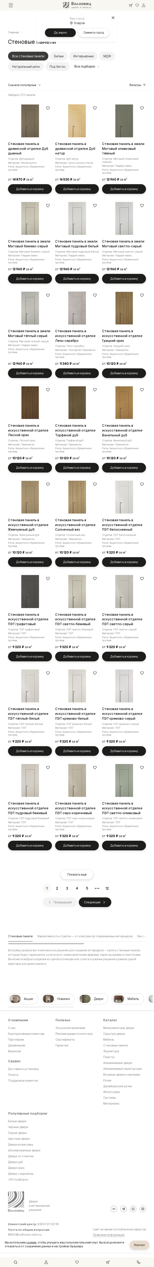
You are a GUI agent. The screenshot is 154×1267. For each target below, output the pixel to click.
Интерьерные (83, 56)
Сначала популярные (22, 85)
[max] (133, 1209)
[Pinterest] (143, 1209)
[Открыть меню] (11, 5)
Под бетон (57, 67)
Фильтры (135, 85)
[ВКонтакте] (114, 1209)
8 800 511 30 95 (48, 1224)
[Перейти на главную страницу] (77, 5)
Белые (59, 56)
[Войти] (143, 5)
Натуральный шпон (26, 67)
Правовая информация (109, 1235)
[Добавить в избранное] (48, 108)
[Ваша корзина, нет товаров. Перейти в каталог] (130, 5)
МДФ (107, 56)
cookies (31, 1242)
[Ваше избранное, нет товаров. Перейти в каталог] (137, 5)
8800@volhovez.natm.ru (25, 1234)
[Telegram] (123, 1209)
